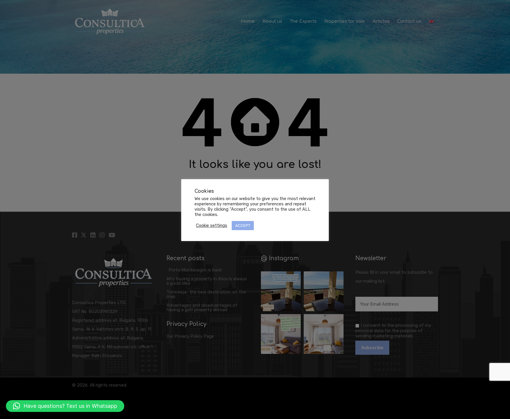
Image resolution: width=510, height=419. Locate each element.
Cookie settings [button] (211, 225)
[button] (65, 406)
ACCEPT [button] (242, 225)
